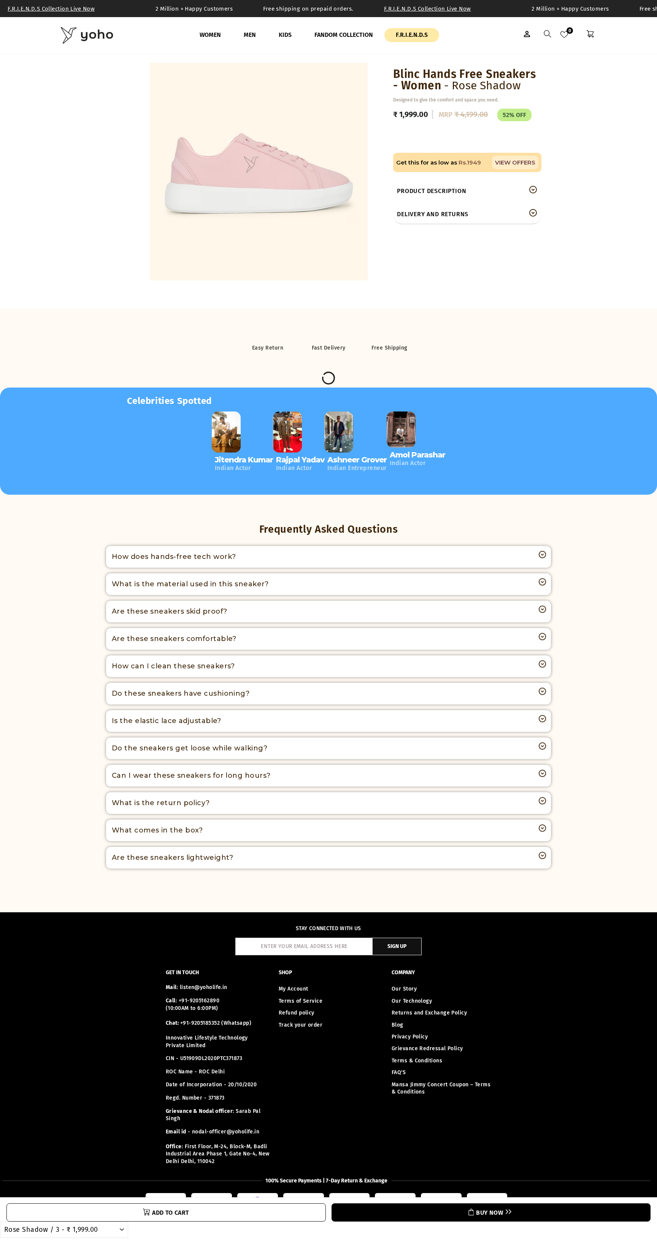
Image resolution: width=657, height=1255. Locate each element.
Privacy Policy (410, 1036)
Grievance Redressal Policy (427, 1048)
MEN (250, 34)
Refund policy (296, 1013)
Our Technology (412, 1001)
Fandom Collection (343, 34)
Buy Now (489, 1212)
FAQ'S (399, 1072)
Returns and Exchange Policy (429, 1013)
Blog (397, 1025)
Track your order (300, 1025)
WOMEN (210, 34)
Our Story (404, 989)
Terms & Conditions (417, 1060)
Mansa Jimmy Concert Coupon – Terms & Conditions (441, 1088)
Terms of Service (300, 1001)
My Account (293, 989)
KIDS (285, 34)
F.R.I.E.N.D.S (412, 34)
